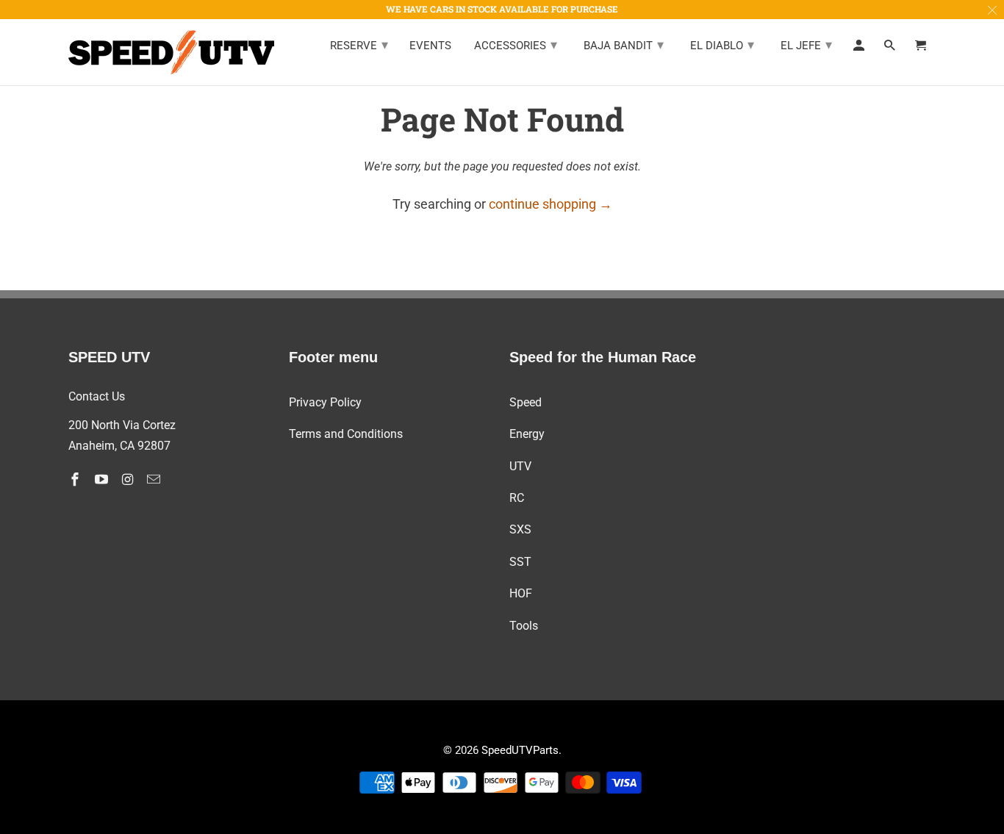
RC (516, 498)
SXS (520, 529)
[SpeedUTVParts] (171, 52)
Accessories (515, 44)
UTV (520, 466)
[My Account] (860, 48)
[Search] (890, 48)
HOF (520, 593)
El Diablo (722, 44)
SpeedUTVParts (520, 750)
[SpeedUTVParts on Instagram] (129, 479)
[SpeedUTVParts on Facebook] (76, 479)
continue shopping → (550, 204)
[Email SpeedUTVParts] (155, 479)
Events (430, 46)
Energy (527, 434)
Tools (523, 626)
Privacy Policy (325, 402)
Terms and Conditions (346, 434)
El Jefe (806, 44)
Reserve (359, 44)
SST (520, 562)
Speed (525, 402)
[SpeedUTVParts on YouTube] (103, 479)
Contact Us (96, 396)
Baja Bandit (624, 44)
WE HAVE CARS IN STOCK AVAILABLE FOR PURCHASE (502, 9)
